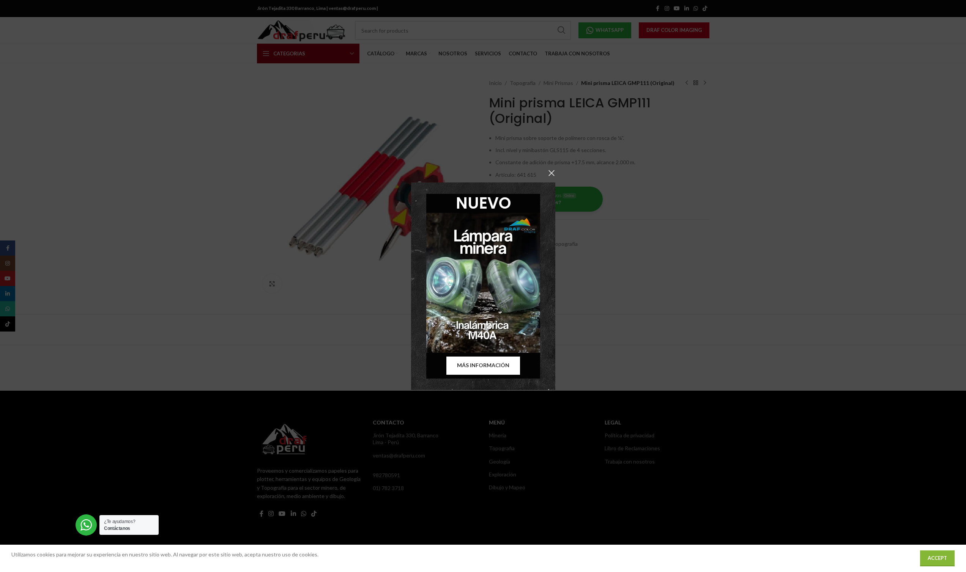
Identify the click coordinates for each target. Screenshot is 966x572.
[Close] (551, 172)
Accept (937, 558)
